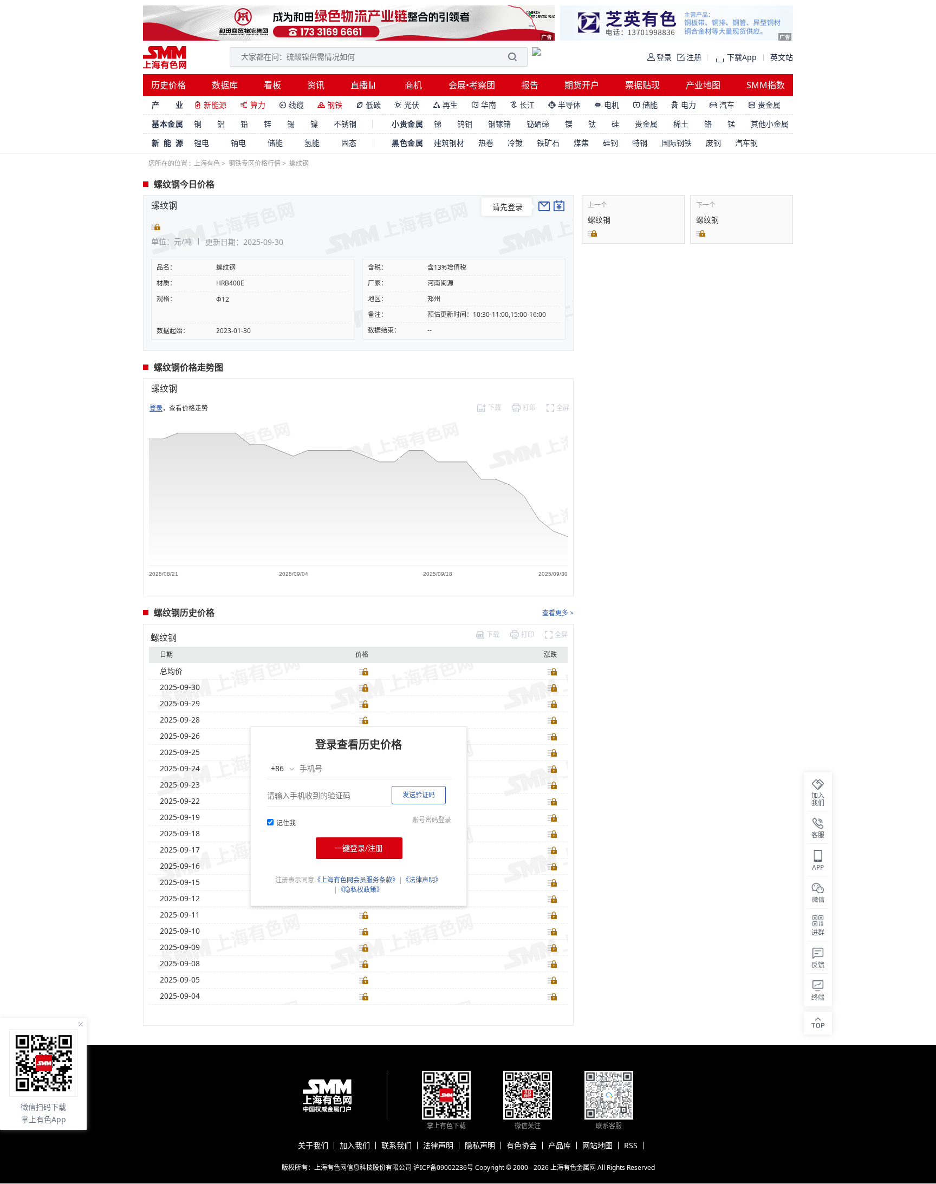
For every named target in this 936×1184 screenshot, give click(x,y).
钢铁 (329, 105)
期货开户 (581, 85)
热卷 (485, 143)
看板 (272, 85)
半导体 (564, 105)
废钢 (713, 143)
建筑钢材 (449, 143)
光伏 (406, 105)
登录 (156, 408)
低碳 (368, 105)
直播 (360, 85)
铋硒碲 (537, 124)
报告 (529, 85)
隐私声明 (480, 1145)
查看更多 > (558, 612)
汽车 (722, 105)
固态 (348, 143)
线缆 (291, 105)
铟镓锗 (499, 124)
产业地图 (703, 85)
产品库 (559, 1145)
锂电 (201, 143)
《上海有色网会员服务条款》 (356, 879)
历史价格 (168, 85)
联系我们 (396, 1145)
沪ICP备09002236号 (443, 1167)
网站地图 (597, 1145)
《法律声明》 (421, 879)
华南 (483, 105)
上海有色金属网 (573, 1167)
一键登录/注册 (359, 848)
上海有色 (207, 163)
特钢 (639, 143)
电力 (683, 105)
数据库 (225, 85)
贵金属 (764, 105)
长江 (522, 105)
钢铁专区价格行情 (255, 163)
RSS (631, 1145)
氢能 (312, 143)
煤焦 (581, 143)
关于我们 (313, 1145)
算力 (252, 105)
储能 (645, 105)
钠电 (238, 143)
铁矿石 (548, 143)
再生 (445, 105)
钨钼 (464, 124)
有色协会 (521, 1145)
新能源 (210, 105)
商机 (413, 85)
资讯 (315, 85)
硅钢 (610, 143)
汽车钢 (746, 143)
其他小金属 (770, 124)
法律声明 (438, 1145)
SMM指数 (765, 85)
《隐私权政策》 (360, 889)
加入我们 (355, 1145)
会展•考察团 (471, 85)
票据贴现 (642, 85)
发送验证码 (418, 794)
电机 (606, 105)
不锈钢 (345, 124)
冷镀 (515, 143)
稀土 (680, 124)
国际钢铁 (676, 143)
